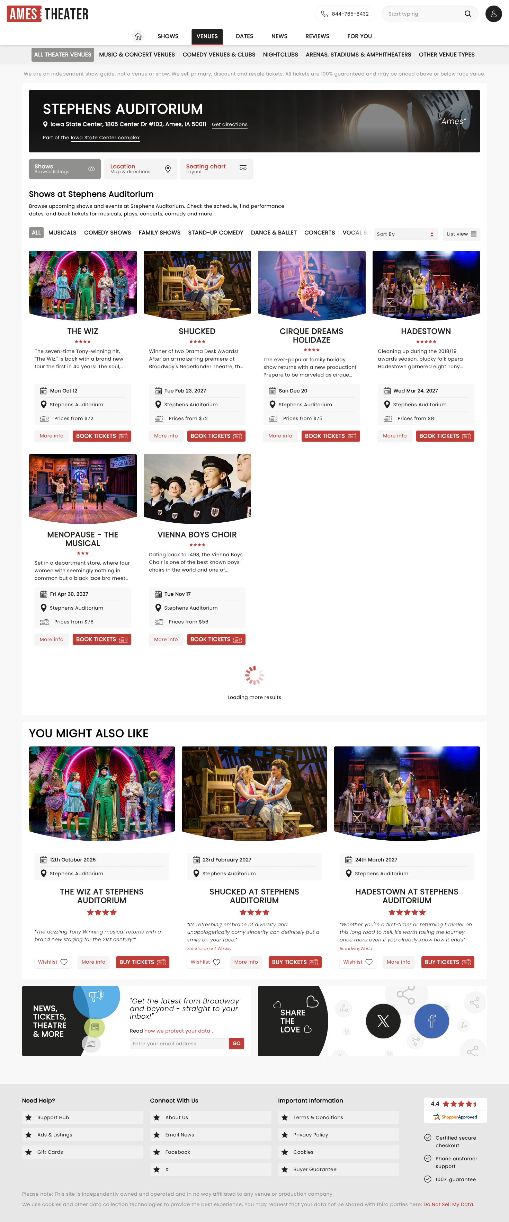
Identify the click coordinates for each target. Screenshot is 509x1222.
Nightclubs (280, 55)
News (279, 36)
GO (237, 1043)
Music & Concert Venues (137, 55)
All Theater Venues (63, 55)
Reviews (318, 36)
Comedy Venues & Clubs (219, 55)
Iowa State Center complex (105, 137)
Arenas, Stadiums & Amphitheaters (358, 55)
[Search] (470, 13)
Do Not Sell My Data (448, 1204)
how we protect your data (178, 1030)
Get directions (230, 124)
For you (360, 36)
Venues (207, 36)
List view (457, 233)
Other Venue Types (447, 55)
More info (51, 435)
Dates (244, 36)
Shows (168, 36)
